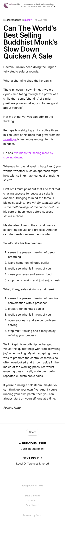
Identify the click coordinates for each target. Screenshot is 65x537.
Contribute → (33, 505)
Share (32, 432)
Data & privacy (32, 495)
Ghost (39, 515)
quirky (28, 20)
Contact (32, 500)
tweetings (9, 139)
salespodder (13, 20)
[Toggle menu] (59, 5)
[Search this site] (53, 5)
